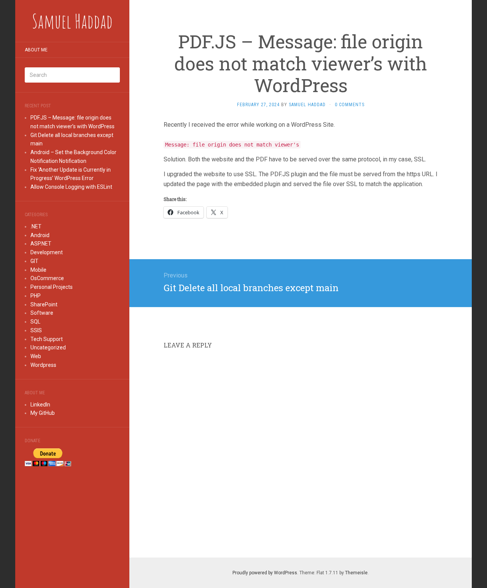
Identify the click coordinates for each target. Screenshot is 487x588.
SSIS (36, 330)
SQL (35, 322)
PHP (35, 296)
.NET (35, 226)
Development (46, 252)
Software (41, 313)
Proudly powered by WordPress (264, 572)
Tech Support (46, 339)
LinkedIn (40, 405)
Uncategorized (48, 347)
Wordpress (43, 365)
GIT (34, 261)
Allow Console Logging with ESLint (71, 187)
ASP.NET (40, 244)
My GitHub (42, 413)
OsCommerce (47, 278)
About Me (36, 50)
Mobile (38, 270)
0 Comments (349, 104)
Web (35, 356)
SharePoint (43, 304)
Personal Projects (51, 287)
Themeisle (356, 572)
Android (39, 235)
